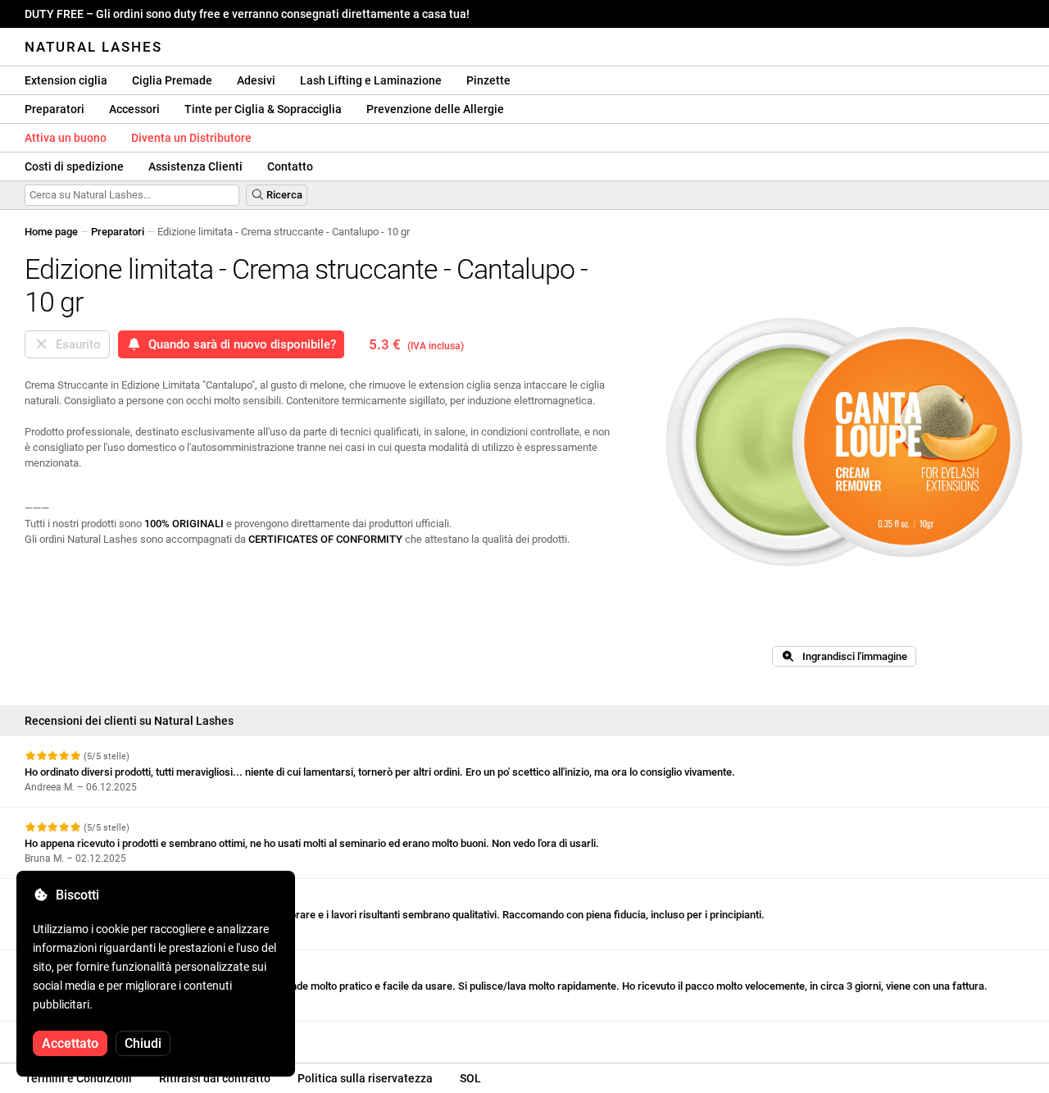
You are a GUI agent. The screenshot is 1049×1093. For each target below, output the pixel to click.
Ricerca (283, 195)
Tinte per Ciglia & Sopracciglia (263, 109)
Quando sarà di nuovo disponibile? (239, 344)
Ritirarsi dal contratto (214, 1078)
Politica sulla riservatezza (365, 1078)
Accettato (70, 1043)
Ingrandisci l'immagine (851, 656)
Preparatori (54, 109)
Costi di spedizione (74, 166)
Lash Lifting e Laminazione (371, 80)
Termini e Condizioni (78, 1078)
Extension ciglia (66, 80)
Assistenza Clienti (195, 166)
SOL (470, 1078)
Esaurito (75, 344)
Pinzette (488, 80)
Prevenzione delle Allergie (435, 109)
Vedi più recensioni (71, 1036)
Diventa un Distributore (191, 137)
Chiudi (143, 1043)
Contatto (290, 166)
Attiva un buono (66, 137)
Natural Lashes (93, 47)
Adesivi (256, 80)
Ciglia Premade (172, 80)
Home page (51, 231)
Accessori (134, 109)
